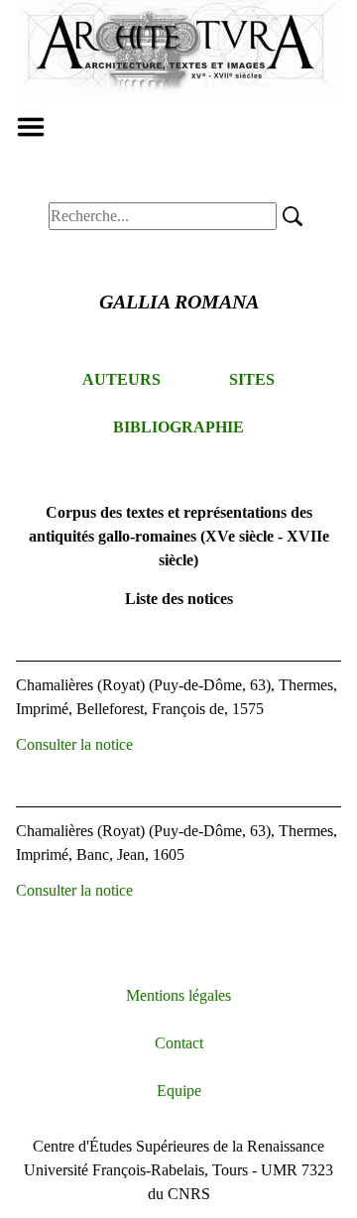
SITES (252, 379)
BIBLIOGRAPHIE (178, 427)
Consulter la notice (74, 744)
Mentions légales (178, 995)
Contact (179, 1043)
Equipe (179, 1090)
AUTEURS (121, 379)
